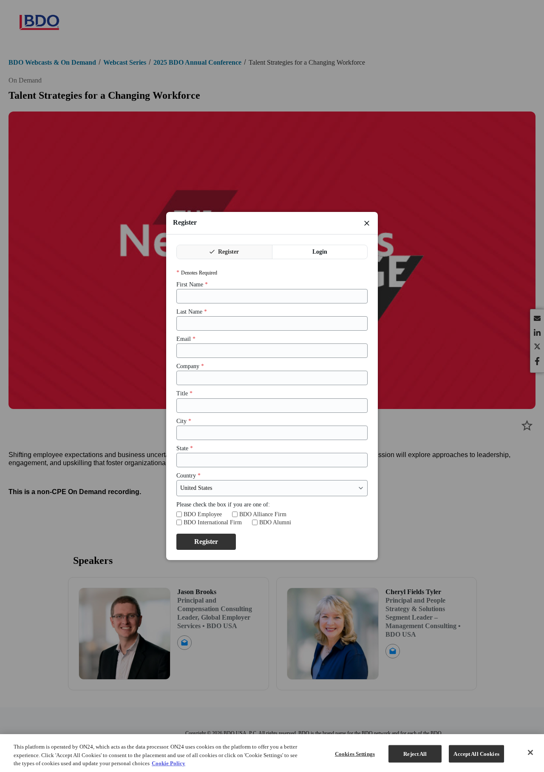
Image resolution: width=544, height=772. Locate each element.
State (184, 448)
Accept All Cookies (476, 753)
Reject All (415, 753)
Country (188, 475)
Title (184, 393)
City (183, 421)
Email (186, 339)
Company (190, 366)
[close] (367, 223)
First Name (192, 284)
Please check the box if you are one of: (223, 504)
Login (319, 252)
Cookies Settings (355, 753)
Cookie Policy (168, 763)
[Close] (530, 752)
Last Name (191, 312)
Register (227, 252)
